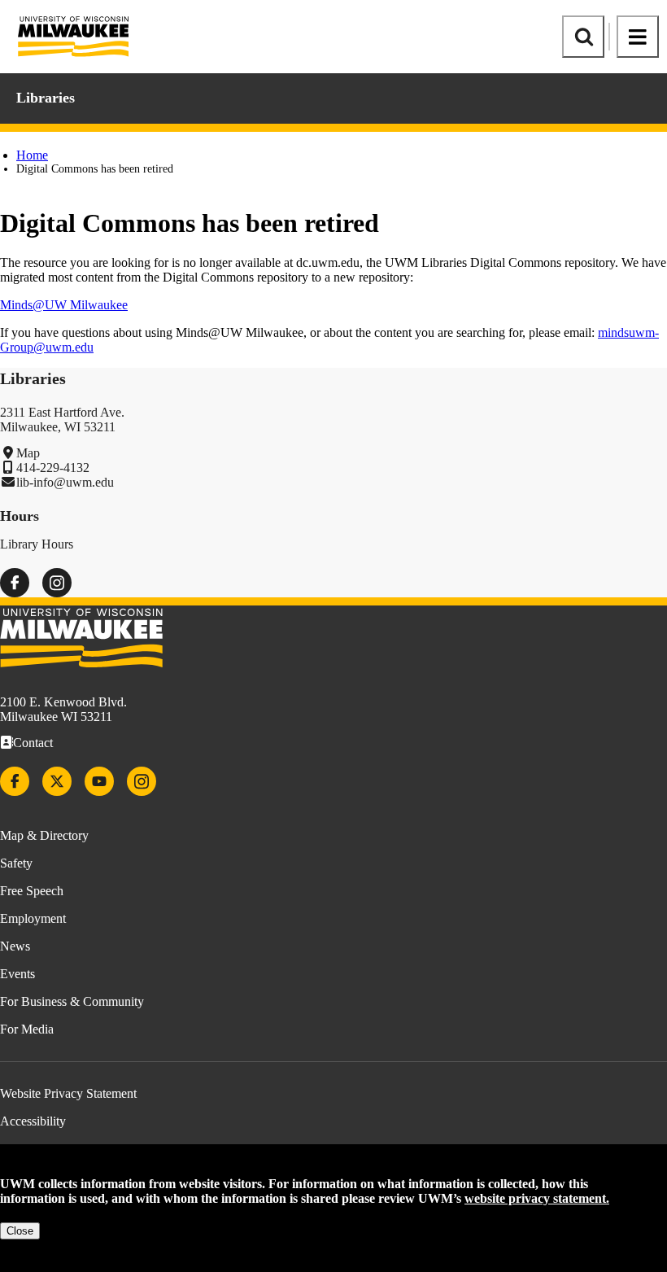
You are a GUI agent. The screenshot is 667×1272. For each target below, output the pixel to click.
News (15, 946)
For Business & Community (72, 1001)
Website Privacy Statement (68, 1093)
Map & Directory (44, 835)
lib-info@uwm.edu (65, 482)
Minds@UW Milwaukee (64, 305)
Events (17, 974)
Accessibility (33, 1121)
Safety (16, 863)
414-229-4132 (52, 467)
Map (28, 453)
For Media (27, 1029)
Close (20, 1231)
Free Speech (31, 891)
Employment (33, 918)
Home (32, 155)
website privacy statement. (536, 1198)
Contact (33, 743)
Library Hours (36, 544)
